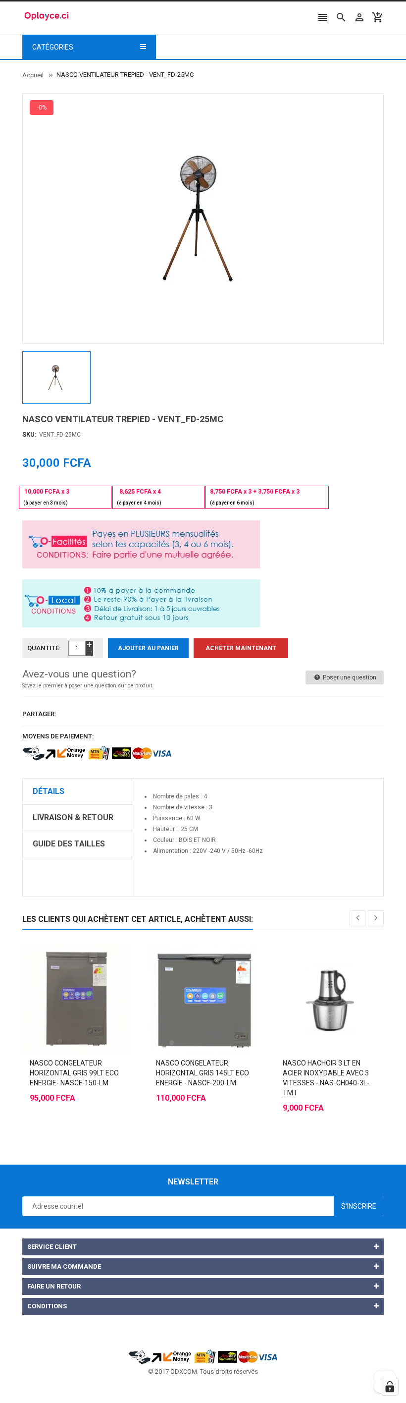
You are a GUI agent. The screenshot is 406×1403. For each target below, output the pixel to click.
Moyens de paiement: (58, 736)
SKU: (29, 434)
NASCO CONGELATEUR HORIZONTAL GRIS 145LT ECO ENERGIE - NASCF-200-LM (202, 1073)
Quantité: (44, 648)
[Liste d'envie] (87, 974)
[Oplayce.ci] (203, 1356)
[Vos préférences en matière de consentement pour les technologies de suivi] (389, 1386)
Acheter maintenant (240, 648)
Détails (48, 791)
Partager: (39, 714)
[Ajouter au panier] (67, 974)
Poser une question (348, 677)
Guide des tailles (69, 843)
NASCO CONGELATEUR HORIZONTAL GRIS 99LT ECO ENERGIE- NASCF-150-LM (74, 1073)
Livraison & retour (73, 817)
